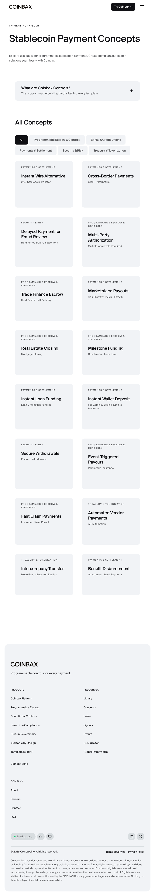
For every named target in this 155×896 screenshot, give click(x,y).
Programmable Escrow (25, 707)
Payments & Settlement (36, 150)
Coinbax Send (19, 763)
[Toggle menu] (142, 7)
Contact (16, 808)
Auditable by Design (23, 743)
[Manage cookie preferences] (41, 836)
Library (88, 698)
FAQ (13, 817)
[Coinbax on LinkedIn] (131, 836)
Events (88, 734)
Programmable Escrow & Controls (57, 139)
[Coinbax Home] (20, 7)
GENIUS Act (91, 743)
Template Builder (21, 752)
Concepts (90, 707)
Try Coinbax (121, 7)
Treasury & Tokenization (110, 150)
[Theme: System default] (50, 836)
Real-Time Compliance (25, 725)
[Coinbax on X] (140, 836)
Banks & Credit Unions (106, 139)
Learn (87, 716)
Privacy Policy (136, 852)
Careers (16, 799)
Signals (88, 725)
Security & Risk (73, 150)
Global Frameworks (96, 752)
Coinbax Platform (21, 698)
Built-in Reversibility (23, 734)
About (14, 790)
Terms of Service (115, 852)
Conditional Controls (24, 716)
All (21, 139)
